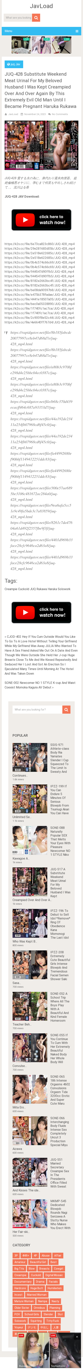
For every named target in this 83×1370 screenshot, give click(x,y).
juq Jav (15, 64)
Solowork (64, 589)
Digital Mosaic (54, 1275)
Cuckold (23, 589)
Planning (55, 1307)
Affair (57, 1255)
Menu (8, 31)
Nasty (55, 1301)
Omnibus (39, 1307)
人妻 (56, 1327)
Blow (32, 1268)
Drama (40, 1281)
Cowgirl (58, 1268)
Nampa (42, 1301)
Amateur (19, 1262)
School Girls (32, 1314)
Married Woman (37, 1294)
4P (35, 1255)
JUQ (33, 589)
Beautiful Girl (38, 1262)
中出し (45, 1327)
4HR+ (25, 1255)
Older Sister (21, 1307)
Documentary (22, 1281)
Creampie (11, 589)
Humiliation (55, 1288)
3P (16, 1255)
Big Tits (19, 1268)
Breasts (44, 1268)
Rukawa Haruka (46, 589)
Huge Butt (36, 1288)
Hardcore (20, 1288)
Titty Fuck (52, 1320)
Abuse (46, 1255)
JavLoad (41, 6)
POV (17, 1314)
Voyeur (18, 1327)
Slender (48, 1314)
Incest (18, 1294)
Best (54, 1262)
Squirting (36, 1320)
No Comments (60, 114)
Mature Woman (24, 1301)
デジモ (32, 1327)
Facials (53, 1281)
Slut (60, 1314)
